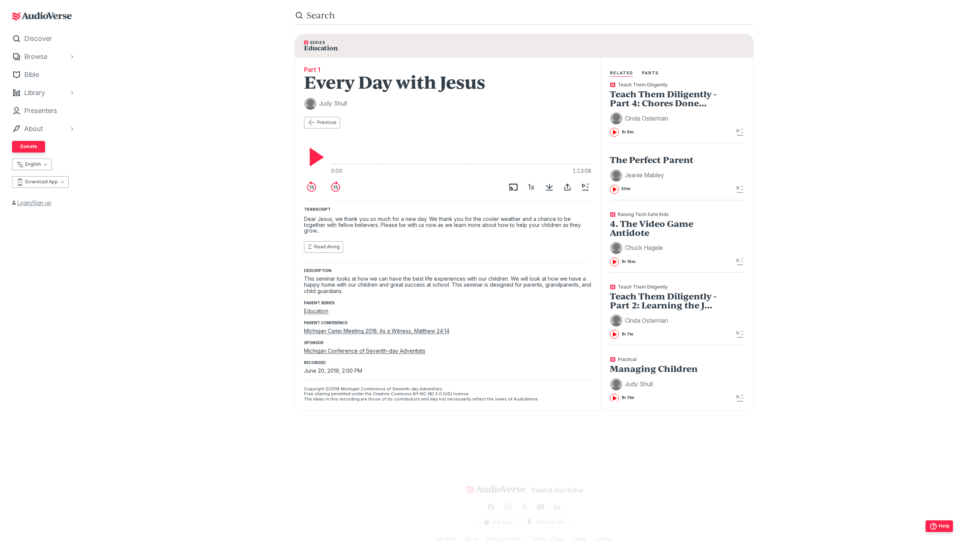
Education (316, 311)
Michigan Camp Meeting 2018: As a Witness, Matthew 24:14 (376, 331)
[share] (567, 187)
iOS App (502, 522)
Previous (327, 122)
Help (944, 526)
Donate (28, 146)
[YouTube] (541, 507)
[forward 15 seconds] (335, 187)
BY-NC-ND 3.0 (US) (432, 393)
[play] (314, 157)
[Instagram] (507, 507)
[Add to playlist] (585, 187)
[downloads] (549, 187)
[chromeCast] (513, 187)
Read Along (327, 246)
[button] (640, 118)
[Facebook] (491, 507)
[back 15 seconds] (311, 187)
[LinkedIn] (557, 507)
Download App (41, 181)
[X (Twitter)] (524, 507)
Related (621, 73)
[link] (663, 110)
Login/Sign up (34, 203)
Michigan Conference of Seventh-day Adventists (364, 351)
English (33, 164)
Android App (550, 522)
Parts (650, 73)
